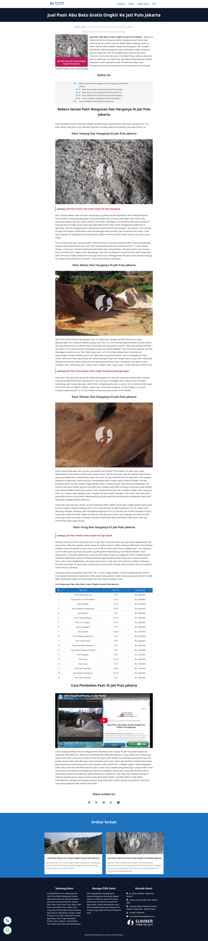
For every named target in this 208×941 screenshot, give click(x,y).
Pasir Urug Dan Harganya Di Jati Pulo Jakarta (101, 98)
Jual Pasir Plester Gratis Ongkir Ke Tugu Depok (89, 535)
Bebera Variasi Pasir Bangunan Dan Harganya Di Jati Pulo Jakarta (103, 85)
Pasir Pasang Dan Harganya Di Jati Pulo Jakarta (102, 89)
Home (77, 27)
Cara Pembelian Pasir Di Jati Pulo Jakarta (96, 101)
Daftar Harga (143, 4)
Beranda (121, 4)
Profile (131, 4)
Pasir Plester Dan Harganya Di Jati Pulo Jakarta (102, 95)
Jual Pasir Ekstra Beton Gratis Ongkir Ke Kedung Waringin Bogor (97, 371)
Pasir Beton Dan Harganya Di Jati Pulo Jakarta (101, 92)
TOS (154, 4)
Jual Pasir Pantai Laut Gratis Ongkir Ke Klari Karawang (93, 208)
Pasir (84, 27)
